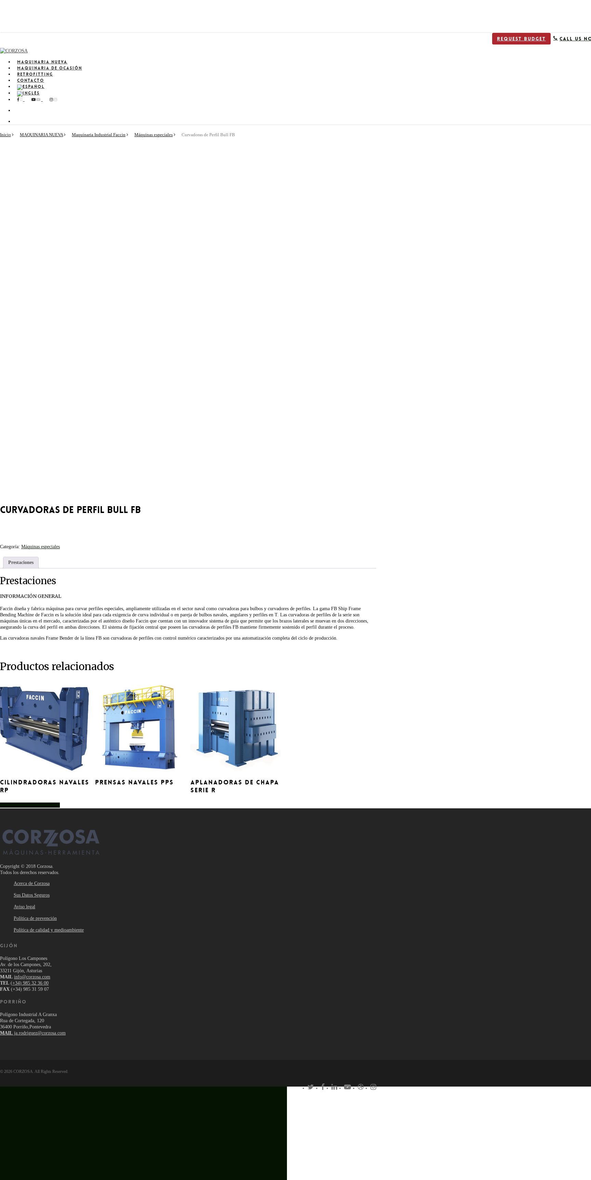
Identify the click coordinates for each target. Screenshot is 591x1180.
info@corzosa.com (32, 976)
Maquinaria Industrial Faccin (99, 134)
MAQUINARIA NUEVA (41, 134)
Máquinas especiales (153, 134)
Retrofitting (73, 1116)
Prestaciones (21, 562)
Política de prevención (35, 918)
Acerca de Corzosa (32, 883)
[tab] (21, 562)
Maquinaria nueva (83, 1096)
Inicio (5, 134)
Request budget (521, 39)
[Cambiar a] (195, 87)
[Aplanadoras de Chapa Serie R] (236, 727)
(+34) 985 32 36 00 (30, 983)
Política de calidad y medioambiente (49, 930)
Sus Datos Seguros (32, 895)
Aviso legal (24, 906)
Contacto (67, 1127)
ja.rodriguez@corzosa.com (33, 1033)
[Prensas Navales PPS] (140, 727)
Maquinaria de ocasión (91, 1106)
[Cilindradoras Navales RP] (45, 727)
